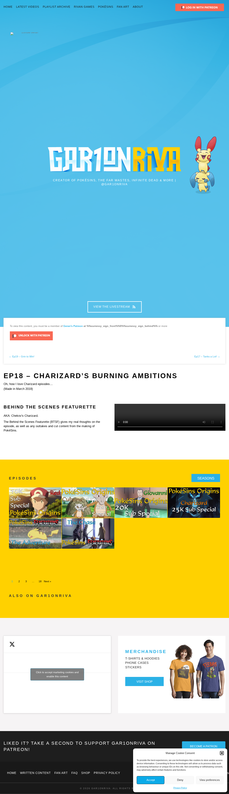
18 (40, 581)
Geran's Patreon (73, 326)
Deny (180, 779)
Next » (47, 581)
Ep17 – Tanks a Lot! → (207, 356)
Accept (151, 779)
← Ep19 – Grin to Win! (21, 356)
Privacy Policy (180, 788)
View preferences (209, 779)
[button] (222, 753)
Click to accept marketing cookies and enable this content (57, 674)
